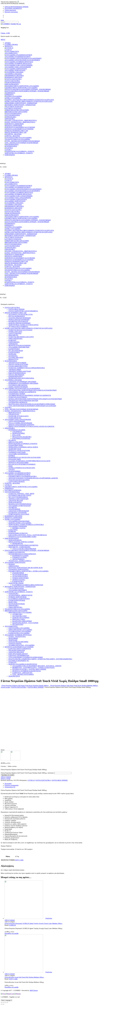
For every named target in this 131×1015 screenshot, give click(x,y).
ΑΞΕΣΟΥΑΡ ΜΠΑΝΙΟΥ (16, 652)
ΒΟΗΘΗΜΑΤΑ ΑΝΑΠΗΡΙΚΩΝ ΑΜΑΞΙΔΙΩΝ (23, 383)
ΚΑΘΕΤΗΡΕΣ (13, 530)
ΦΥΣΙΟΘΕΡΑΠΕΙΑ (11, 146)
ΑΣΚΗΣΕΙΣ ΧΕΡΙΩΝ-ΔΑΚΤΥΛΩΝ (19, 371)
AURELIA (12, 925)
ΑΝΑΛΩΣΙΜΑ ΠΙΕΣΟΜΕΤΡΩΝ (18, 347)
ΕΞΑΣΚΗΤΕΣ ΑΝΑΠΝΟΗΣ (17, 512)
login (2, 20)
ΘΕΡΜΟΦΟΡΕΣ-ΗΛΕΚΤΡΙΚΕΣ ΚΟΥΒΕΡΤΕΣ (23, 545)
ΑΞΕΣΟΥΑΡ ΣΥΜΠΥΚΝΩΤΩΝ (18, 511)
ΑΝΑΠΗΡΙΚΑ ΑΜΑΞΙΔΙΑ (13, 74)
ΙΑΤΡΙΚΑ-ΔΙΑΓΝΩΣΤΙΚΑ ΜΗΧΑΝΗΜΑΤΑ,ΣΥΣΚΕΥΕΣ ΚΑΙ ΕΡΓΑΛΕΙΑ (28, 101)
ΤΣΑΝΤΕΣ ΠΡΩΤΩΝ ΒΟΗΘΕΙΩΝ (19, 318)
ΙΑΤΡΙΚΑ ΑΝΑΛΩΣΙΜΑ (12, 98)
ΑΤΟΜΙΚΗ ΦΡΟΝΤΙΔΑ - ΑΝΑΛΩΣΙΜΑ (21, 645)
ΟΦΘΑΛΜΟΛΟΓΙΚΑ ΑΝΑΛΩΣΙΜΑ (20, 629)
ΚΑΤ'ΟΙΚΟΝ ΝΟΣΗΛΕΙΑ (13, 108)
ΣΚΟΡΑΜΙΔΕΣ (13, 638)
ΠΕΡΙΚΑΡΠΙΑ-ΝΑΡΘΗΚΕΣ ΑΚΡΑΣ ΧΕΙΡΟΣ (23, 447)
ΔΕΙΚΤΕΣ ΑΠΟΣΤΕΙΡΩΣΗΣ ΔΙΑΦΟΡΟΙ (21, 424)
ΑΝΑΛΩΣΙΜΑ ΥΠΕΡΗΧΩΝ (17, 526)
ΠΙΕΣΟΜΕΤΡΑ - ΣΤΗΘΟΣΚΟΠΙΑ (19, 547)
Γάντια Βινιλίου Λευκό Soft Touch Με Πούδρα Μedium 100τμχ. (24, 977)
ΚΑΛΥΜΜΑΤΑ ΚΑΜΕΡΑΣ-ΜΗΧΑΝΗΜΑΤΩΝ (27, 585)
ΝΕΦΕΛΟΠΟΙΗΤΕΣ (15, 502)
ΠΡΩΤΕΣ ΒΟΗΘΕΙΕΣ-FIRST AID (15, 132)
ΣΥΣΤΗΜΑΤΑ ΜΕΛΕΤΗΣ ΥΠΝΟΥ (19, 495)
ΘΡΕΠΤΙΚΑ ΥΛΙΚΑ (18, 619)
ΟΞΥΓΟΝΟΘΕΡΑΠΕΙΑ (12, 115)
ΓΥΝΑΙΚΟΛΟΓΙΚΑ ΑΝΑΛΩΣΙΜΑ (19, 631)
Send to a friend (5, 778)
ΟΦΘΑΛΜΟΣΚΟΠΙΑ (15, 338)
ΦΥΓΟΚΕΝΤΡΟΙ (17, 624)
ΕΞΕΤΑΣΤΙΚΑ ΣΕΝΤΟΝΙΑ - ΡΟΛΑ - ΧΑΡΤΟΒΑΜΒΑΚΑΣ (27, 535)
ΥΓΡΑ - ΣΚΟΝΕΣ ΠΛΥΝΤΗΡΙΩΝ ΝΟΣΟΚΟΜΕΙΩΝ (21, 143)
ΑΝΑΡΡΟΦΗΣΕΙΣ (14, 509)
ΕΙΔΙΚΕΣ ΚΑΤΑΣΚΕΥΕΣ (16, 552)
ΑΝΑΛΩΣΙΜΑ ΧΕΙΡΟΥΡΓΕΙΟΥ (15, 70)
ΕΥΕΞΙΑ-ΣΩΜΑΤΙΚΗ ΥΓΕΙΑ (18, 366)
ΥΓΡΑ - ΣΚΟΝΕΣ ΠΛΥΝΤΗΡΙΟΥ (23, 674)
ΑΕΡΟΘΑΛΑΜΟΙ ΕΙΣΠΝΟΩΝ (18, 499)
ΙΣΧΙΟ (10, 466)
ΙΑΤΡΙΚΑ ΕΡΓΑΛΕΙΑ (15, 331)
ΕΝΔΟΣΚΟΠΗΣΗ (18, 573)
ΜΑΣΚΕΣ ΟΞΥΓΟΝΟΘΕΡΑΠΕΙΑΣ (19, 504)
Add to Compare (6, 777)
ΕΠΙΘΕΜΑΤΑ (9, 94)
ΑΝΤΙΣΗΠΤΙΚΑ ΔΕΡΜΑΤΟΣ (17, 402)
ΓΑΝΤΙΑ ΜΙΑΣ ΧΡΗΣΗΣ (16, 309)
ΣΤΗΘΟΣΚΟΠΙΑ (14, 342)
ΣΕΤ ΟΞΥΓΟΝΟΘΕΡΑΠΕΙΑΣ (18, 497)
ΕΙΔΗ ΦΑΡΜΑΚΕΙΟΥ (12, 84)
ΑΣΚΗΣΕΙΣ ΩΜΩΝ (14, 369)
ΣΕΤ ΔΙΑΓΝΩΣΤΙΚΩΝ (15, 350)
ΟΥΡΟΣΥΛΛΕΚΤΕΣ (14, 643)
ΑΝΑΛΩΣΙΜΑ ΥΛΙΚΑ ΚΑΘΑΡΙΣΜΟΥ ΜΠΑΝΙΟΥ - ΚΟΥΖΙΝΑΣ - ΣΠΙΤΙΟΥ (36, 666)
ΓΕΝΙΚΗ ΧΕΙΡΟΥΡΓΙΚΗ (20, 578)
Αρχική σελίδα (5, 687)
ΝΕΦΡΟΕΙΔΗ (12, 640)
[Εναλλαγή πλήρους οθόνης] (5, 1002)
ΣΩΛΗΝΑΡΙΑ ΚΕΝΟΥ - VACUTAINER (25, 623)
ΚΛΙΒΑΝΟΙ (12, 340)
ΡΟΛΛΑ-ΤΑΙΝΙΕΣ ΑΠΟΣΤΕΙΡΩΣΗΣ (20, 423)
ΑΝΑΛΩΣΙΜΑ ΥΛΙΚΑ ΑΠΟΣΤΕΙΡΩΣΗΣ (18, 67)
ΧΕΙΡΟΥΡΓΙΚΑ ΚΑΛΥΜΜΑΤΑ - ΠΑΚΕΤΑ (19, 153)
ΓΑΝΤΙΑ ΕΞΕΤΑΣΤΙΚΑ (12, 81)
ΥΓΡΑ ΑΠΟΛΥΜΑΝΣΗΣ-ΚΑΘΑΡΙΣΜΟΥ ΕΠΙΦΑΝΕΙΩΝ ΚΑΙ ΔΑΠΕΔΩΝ (32, 406)
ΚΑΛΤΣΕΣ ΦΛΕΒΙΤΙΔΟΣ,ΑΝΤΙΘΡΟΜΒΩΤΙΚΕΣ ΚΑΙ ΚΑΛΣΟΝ (29, 461)
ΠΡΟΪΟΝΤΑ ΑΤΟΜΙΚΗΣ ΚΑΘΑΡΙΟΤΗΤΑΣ (26, 671)
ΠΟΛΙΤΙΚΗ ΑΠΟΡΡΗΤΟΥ (13, 8)
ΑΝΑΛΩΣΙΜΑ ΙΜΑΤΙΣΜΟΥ (17, 590)
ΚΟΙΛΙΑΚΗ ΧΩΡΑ (14, 459)
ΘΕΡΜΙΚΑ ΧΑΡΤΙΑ (18, 528)
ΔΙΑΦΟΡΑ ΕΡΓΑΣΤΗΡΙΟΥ (20, 617)
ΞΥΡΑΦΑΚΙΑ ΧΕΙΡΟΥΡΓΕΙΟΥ (18, 569)
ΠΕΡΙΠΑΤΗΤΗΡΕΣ (18, 433)
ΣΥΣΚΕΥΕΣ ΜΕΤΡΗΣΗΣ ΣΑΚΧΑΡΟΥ (21, 337)
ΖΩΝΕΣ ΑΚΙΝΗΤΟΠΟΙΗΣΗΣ (18, 387)
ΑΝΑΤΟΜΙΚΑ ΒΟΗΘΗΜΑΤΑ (18, 454)
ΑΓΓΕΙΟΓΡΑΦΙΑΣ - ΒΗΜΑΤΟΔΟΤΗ (20, 595)
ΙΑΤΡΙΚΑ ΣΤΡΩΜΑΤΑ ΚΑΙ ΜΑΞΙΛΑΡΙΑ (21, 468)
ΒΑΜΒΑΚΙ (12, 531)
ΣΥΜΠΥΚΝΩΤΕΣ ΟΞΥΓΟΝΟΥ (18, 514)
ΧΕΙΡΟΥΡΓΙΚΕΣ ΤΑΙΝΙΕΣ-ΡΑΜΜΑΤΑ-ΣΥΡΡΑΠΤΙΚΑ (26, 524)
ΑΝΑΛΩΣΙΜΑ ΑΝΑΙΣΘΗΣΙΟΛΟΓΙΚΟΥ (18, 56)
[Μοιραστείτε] (3, 1002)
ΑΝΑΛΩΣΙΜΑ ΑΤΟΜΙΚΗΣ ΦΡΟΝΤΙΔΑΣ (18, 63)
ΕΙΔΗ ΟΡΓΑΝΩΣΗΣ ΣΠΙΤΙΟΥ (18, 654)
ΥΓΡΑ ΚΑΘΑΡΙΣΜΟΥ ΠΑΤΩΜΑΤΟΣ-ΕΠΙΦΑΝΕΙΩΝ (25, 657)
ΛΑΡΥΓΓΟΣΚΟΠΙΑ (14, 333)
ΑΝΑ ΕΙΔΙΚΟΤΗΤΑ (11, 53)
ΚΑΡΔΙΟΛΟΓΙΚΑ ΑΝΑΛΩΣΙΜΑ (19, 633)
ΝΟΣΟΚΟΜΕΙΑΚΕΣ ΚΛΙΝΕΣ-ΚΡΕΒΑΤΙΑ (22, 554)
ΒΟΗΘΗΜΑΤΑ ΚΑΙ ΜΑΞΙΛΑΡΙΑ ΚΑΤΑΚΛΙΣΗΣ (24, 457)
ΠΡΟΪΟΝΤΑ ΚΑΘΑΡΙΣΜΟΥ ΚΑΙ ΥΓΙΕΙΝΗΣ (19, 129)
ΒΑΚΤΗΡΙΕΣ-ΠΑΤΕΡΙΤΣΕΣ (21, 438)
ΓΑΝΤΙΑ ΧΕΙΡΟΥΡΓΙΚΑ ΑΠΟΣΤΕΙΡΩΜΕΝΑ (23, 311)
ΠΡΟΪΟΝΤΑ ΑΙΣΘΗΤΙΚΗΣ (13, 125)
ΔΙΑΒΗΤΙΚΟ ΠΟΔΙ (14, 449)
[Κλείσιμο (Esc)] (1, 1002)
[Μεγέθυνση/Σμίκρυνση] (7, 1002)
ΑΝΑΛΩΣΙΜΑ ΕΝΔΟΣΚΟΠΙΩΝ (19, 521)
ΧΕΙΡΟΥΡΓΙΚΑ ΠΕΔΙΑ (16, 583)
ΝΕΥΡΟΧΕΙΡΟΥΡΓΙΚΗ (20, 574)
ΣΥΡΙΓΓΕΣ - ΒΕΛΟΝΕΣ (12, 136)
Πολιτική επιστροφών (11, 12)
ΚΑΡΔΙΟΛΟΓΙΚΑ (18, 581)
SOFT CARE (19, 860)
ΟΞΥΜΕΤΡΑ (12, 507)
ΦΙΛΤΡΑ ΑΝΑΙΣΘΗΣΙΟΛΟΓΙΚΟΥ (19, 474)
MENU (3, 39)
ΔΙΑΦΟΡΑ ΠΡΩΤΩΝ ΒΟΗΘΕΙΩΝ (19, 323)
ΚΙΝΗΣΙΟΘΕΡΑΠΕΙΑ (15, 376)
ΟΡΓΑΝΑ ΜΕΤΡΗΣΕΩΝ (16, 375)
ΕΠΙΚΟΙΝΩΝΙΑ (10, 155)
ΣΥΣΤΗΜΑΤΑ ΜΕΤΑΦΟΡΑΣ (17, 385)
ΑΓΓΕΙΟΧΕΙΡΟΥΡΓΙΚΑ (20, 576)
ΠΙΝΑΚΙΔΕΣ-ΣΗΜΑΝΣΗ (16, 650)
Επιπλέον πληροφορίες (12, 785)
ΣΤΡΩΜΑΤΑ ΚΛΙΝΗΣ (19, 557)
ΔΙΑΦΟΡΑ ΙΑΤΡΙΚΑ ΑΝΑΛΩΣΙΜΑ (19, 523)
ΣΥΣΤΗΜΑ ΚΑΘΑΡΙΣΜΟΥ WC (18, 660)
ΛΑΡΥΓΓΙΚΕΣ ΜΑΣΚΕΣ (16, 481)
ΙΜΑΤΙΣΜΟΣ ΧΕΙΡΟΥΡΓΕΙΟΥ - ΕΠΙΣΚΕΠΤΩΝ (20, 105)
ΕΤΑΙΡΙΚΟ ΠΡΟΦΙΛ (11, 44)
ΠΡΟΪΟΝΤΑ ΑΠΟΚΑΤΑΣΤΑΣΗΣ (19, 450)
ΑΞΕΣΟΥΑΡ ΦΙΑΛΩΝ (15, 500)
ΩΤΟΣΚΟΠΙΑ (13, 356)
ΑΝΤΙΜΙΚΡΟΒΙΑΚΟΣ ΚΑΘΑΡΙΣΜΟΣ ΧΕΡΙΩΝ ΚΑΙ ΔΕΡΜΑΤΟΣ (29, 395)
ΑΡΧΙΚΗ (8, 43)
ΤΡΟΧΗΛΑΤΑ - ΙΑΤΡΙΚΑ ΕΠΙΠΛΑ (19, 561)
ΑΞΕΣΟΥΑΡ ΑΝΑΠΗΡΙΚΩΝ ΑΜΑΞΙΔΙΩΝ (22, 381)
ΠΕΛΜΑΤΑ (12, 440)
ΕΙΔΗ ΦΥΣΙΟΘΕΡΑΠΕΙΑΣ (17, 373)
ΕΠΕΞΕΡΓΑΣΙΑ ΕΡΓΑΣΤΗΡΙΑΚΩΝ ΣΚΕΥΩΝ (23, 400)
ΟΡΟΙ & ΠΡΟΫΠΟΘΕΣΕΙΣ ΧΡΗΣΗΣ (16, 7)
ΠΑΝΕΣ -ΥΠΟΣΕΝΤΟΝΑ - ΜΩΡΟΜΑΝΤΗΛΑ (20, 122)
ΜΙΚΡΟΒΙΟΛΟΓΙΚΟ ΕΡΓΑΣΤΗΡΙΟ (16, 112)
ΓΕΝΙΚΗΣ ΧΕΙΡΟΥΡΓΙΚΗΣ (17, 597)
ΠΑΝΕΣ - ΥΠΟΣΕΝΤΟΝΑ (17, 636)
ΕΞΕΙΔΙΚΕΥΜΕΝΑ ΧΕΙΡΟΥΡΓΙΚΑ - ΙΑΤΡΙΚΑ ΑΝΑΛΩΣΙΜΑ (28, 571)
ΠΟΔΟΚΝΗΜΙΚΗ (14, 471)
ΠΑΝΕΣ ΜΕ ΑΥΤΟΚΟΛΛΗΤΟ (18, 416)
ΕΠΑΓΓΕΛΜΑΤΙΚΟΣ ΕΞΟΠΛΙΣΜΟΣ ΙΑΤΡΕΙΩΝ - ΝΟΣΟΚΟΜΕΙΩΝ (27, 91)
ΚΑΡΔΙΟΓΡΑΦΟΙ (14, 349)
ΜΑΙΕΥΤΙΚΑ (12, 602)
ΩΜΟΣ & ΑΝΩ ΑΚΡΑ (15, 442)
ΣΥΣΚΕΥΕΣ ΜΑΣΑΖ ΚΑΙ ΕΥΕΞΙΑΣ (20, 330)
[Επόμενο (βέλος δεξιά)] (3, 1004)
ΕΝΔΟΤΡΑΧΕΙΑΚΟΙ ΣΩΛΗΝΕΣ (19, 480)
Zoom (2, 750)
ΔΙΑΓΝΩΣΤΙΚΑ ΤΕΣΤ (19, 616)
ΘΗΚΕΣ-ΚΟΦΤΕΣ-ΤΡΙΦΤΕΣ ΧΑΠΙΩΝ (21, 542)
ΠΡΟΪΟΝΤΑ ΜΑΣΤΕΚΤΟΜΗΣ (18, 462)
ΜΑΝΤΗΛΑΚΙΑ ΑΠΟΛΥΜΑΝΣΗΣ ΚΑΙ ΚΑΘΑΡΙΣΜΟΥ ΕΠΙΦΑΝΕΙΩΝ (31, 404)
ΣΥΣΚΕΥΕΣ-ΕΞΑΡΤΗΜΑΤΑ (17, 397)
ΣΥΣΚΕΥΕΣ (12, 662)
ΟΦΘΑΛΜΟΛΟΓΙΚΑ (15, 607)
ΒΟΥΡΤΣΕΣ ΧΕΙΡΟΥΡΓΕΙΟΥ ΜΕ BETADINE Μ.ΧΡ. (25, 567)
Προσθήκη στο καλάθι (8, 775)
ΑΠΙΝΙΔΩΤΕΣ (13, 344)
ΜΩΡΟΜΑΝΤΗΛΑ (14, 412)
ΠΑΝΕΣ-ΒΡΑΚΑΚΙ (14, 418)
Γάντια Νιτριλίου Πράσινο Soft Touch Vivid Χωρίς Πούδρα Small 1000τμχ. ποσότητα (27, 773)
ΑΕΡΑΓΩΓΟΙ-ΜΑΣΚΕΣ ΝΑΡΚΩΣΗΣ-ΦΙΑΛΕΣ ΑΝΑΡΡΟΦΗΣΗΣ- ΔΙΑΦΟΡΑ (33, 478)
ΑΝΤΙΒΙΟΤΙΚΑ (17, 614)
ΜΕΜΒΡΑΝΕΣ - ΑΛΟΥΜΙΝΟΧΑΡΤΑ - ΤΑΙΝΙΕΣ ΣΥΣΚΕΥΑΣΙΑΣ (33, 667)
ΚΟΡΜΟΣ (11, 455)
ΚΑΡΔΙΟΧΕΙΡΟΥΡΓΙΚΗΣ (16, 600)
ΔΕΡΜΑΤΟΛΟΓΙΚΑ (18, 580)
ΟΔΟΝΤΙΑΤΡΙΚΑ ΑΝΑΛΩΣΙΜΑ (19, 628)
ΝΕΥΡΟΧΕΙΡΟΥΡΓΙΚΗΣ (16, 604)
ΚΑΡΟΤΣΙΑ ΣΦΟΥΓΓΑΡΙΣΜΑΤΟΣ (19, 648)
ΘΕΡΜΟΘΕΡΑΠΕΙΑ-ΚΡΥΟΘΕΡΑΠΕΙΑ (21, 378)
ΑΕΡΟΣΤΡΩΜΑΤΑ (18, 559)
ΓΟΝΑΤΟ (11, 469)
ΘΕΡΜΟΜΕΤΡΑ (17, 543)
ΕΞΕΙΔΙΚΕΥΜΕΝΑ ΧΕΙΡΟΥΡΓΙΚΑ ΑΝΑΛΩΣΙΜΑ (21, 87)
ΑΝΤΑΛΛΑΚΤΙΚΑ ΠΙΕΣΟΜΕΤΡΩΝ (24, 549)
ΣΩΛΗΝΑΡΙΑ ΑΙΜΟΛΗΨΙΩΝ (22, 621)
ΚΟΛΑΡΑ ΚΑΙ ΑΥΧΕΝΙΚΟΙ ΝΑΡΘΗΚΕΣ (21, 464)
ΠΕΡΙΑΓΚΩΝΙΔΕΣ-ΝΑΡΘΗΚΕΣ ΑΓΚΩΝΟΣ (22, 443)
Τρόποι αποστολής (10, 10)
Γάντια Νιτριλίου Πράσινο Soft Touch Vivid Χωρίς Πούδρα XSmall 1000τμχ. (25, 685)
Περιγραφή (8, 783)
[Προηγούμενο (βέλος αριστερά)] (1, 1004)
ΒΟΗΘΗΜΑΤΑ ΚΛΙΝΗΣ (20, 555)
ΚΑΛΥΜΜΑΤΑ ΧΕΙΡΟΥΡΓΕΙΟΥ (19, 598)
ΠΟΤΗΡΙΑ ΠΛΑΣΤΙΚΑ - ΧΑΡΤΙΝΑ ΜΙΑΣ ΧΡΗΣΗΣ (29, 669)
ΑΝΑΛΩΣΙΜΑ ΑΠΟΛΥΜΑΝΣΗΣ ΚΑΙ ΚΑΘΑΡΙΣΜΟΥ (22, 60)
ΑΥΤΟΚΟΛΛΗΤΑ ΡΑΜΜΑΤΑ (18, 326)
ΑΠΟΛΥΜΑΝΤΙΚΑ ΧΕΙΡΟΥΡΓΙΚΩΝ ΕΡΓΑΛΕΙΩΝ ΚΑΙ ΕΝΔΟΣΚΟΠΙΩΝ (32, 390)
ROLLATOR (16, 435)
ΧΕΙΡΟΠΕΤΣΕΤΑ (14, 676)
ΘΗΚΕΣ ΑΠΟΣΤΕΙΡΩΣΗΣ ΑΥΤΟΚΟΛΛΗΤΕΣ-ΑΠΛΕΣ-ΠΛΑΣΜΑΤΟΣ (31, 426)
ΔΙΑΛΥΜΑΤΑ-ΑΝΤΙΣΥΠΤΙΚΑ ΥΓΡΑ (20, 314)
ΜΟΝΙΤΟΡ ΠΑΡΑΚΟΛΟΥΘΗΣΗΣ (19, 345)
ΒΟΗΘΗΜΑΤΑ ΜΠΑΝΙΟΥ (13, 77)
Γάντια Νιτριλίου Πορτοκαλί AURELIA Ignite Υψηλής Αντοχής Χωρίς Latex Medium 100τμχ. (34, 923)
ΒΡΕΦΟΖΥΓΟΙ (13, 359)
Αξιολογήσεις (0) (10, 787)
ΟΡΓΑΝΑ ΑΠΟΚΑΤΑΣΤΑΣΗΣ (18, 364)
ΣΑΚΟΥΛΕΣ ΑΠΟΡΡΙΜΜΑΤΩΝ (18, 655)
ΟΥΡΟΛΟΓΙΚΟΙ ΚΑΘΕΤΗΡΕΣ (18, 642)
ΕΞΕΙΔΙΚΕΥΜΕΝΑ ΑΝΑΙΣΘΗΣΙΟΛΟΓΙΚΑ (22, 476)
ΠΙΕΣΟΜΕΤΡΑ (13, 335)
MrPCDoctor (34, 990)
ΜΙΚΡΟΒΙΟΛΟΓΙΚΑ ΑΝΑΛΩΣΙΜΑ (20, 612)
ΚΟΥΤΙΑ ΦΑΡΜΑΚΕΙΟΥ (16, 316)
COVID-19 (8, 50)
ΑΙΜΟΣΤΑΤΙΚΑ (13, 566)
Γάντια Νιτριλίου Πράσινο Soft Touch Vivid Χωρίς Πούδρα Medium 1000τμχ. (74, 685)
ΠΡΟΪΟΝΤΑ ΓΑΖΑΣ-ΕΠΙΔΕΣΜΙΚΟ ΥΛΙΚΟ (22, 536)
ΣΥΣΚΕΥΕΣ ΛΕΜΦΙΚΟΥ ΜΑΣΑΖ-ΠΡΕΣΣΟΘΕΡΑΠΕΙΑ (26, 368)
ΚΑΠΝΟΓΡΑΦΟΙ (14, 352)
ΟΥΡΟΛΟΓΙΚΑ (13, 593)
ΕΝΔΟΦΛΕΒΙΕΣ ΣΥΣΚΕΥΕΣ (18, 533)
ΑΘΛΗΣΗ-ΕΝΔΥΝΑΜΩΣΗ (17, 362)
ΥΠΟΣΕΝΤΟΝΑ (13, 414)
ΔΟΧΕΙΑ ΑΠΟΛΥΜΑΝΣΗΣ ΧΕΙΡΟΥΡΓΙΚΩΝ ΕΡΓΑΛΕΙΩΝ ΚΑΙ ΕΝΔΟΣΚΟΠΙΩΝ (35, 399)
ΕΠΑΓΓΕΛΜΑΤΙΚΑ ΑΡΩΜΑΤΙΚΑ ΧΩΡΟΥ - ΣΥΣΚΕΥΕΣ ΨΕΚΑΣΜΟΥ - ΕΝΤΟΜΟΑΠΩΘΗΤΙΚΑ (40, 659)
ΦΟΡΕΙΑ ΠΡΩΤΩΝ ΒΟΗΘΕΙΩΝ (19, 319)
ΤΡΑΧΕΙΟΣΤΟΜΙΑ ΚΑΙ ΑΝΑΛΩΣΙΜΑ (17, 139)
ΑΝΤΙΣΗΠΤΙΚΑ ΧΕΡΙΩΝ (16, 393)
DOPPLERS (12, 354)
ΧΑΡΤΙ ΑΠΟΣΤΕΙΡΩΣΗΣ (16, 421)
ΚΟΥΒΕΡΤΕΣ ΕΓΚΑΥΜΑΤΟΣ (18, 321)
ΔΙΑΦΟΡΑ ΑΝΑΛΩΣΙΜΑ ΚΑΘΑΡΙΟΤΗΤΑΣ (22, 664)
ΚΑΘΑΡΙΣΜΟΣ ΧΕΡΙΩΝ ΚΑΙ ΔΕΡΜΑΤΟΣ (22, 392)
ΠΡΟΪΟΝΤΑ (9, 46)
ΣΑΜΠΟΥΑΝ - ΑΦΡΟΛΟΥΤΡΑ (22, 673)
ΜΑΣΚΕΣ (11, 564)
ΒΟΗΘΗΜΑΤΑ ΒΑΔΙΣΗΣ (16, 430)
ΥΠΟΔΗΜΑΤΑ (17, 431)
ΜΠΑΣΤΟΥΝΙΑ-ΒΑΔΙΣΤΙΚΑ (21, 437)
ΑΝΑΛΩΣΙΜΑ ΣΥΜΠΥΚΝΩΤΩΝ (19, 505)
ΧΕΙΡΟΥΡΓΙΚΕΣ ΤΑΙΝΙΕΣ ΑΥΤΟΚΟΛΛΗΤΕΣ (23, 325)
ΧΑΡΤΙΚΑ (8, 149)
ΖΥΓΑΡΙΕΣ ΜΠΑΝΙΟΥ (15, 357)
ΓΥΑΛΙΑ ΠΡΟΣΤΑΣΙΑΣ (16, 588)
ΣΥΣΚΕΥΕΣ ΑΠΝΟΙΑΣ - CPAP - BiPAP (21, 493)
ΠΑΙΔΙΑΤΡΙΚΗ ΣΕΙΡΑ (15, 445)
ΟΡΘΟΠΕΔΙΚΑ (10, 118)
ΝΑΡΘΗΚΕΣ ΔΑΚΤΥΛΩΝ (17, 452)
